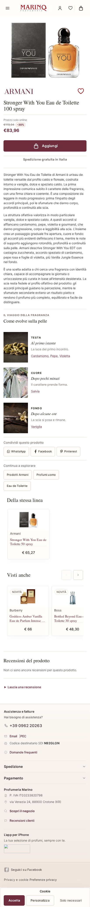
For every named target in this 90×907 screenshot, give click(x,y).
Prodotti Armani (17, 474)
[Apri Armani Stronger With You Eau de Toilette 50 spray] (28, 519)
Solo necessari (71, 900)
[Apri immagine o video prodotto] (45, 51)
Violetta (64, 356)
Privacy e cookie (16, 879)
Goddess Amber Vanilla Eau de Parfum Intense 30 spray (27, 618)
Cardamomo (39, 356)
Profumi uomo (46, 474)
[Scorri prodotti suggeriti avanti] (78, 575)
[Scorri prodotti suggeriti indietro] (66, 575)
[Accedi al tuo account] (60, 8)
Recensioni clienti (22, 820)
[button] (81, 91)
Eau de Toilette (17, 486)
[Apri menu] (7, 8)
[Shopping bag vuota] (81, 8)
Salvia (35, 391)
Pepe (54, 356)
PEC (23, 736)
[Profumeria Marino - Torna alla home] (33, 8)
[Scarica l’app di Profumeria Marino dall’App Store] (17, 849)
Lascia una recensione (24, 687)
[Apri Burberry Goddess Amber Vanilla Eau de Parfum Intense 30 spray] (28, 596)
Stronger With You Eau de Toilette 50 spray (28, 541)
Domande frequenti (23, 752)
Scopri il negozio (22, 811)
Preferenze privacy (43, 879)
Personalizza (40, 900)
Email (13, 736)
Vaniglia (36, 426)
